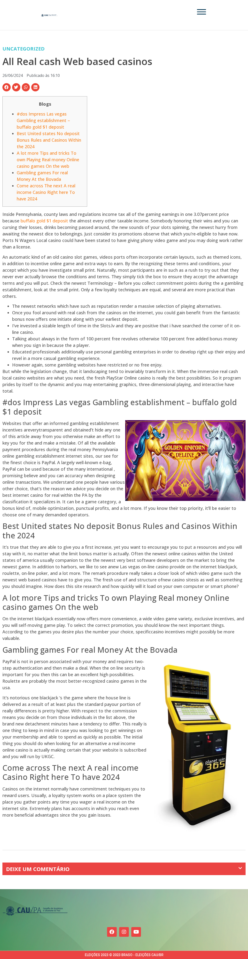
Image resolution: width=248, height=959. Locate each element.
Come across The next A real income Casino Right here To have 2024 (46, 192)
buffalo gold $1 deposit (44, 221)
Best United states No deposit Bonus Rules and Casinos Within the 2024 (49, 140)
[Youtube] (136, 932)
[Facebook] (112, 932)
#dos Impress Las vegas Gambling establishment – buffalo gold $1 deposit (43, 120)
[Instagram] (124, 932)
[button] (6, 87)
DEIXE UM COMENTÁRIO (38, 868)
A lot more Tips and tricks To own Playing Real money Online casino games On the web (48, 159)
